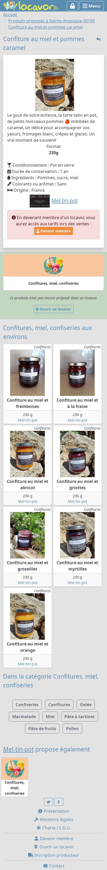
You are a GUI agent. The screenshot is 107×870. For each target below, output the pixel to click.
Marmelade (24, 716)
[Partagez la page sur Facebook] (58, 802)
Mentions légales (56, 819)
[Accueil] (31, 5)
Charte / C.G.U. (56, 828)
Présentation (56, 811)
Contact (56, 866)
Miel (50, 716)
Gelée (85, 704)
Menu (94, 6)
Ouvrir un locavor (55, 309)
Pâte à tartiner (79, 716)
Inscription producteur (56, 855)
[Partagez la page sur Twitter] (48, 802)
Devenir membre (55, 230)
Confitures (59, 704)
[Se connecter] (72, 6)
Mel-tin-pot (27, 420)
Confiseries (27, 704)
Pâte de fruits (42, 728)
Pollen (72, 728)
